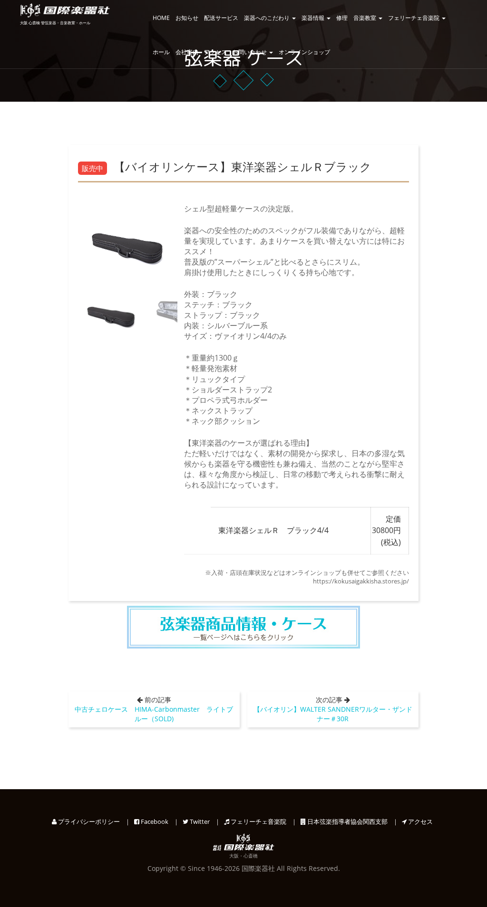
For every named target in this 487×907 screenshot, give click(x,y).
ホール (161, 52)
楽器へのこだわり (267, 18)
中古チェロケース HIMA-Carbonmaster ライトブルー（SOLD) (154, 714)
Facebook (153, 821)
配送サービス (221, 18)
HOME (161, 18)
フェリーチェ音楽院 (414, 18)
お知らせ (186, 18)
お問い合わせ (250, 52)
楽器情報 (314, 18)
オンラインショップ (304, 52)
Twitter (199, 821)
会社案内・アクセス (201, 52)
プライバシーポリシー (88, 821)
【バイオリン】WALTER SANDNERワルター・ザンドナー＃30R (332, 714)
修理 (342, 18)
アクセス (420, 821)
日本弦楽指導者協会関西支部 (347, 821)
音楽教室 (365, 18)
